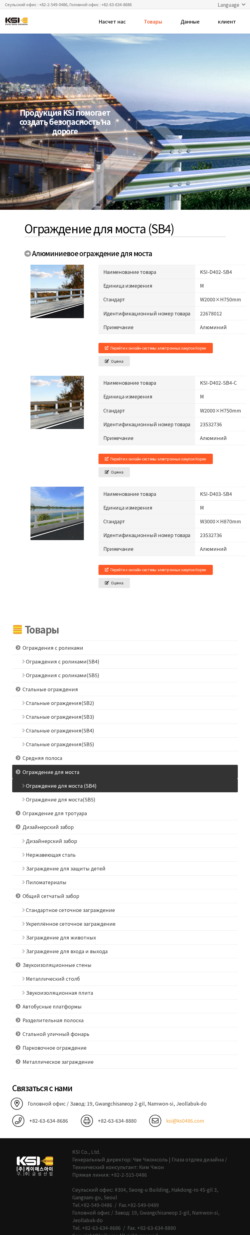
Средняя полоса (42, 757)
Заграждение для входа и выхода (67, 951)
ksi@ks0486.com (185, 1120)
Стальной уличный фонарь (56, 1033)
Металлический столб (53, 978)
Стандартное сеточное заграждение (70, 910)
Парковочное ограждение (55, 1047)
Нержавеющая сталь (51, 854)
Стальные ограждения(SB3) (60, 716)
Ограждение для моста (51, 772)
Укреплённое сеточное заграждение (71, 923)
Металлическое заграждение (58, 1061)
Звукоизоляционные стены (57, 964)
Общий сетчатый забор (51, 895)
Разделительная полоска (53, 1020)
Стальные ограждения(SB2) (60, 702)
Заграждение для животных (61, 937)
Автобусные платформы (52, 1006)
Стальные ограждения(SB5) (60, 744)
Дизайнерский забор (48, 826)
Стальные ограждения (50, 689)
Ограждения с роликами (53, 647)
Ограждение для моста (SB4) (61, 785)
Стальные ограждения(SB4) (60, 730)
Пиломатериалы (46, 882)
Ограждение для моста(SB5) (60, 799)
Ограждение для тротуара (55, 813)
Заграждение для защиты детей (65, 868)
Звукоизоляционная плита (59, 992)
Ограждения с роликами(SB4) (62, 661)
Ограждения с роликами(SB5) (62, 675)
